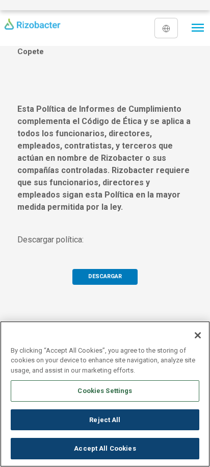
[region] (105, 394)
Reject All (104, 420)
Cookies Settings (104, 391)
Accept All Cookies (105, 448)
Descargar (105, 276)
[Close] (198, 335)
